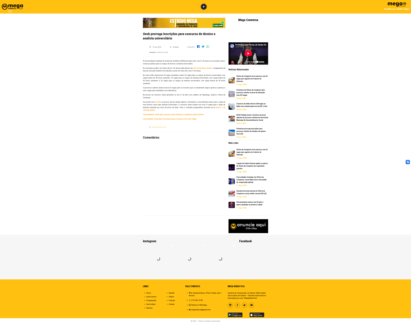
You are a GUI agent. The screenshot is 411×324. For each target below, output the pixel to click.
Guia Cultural (151, 304)
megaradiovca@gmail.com (201, 310)
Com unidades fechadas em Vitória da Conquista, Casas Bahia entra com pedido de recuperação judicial (251, 179)
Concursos (162, 127)
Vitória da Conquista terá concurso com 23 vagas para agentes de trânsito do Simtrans (252, 78)
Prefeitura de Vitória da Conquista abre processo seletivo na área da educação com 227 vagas (250, 92)
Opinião (171, 293)
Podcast (172, 300)
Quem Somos (151, 297)
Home (148, 293)
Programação (151, 300)
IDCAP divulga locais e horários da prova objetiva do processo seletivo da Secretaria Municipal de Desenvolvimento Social (252, 117)
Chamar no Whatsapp (199, 305)
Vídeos (171, 297)
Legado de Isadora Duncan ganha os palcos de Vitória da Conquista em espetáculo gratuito (252, 166)
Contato (171, 304)
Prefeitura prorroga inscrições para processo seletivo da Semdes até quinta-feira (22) (251, 131)
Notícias (155, 127)
